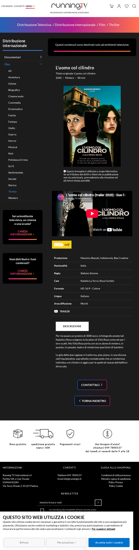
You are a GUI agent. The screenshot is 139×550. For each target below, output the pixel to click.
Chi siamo (7, 6)
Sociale (12, 178)
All (10, 70)
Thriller (114, 24)
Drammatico (15, 109)
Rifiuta (24, 542)
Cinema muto (16, 96)
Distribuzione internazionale (75, 24)
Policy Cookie (116, 485)
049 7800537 (74, 475)
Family (12, 115)
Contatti (19, 6)
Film (102, 24)
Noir (11, 153)
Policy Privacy (116, 482)
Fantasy (12, 121)
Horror (12, 140)
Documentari (12, 57)
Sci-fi (11, 166)
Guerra (12, 134)
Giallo (11, 128)
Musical (12, 147)
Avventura (14, 77)
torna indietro (93, 400)
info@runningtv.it (72, 478)
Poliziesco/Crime (18, 159)
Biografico (14, 89)
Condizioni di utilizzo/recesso (116, 475)
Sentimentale (15, 172)
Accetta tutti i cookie (109, 542)
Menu (29, 6)
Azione (12, 83)
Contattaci (90, 385)
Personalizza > (66, 542)
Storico (12, 185)
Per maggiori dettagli (103, 528)
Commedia (14, 102)
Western (13, 197)
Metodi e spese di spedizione (116, 478)
